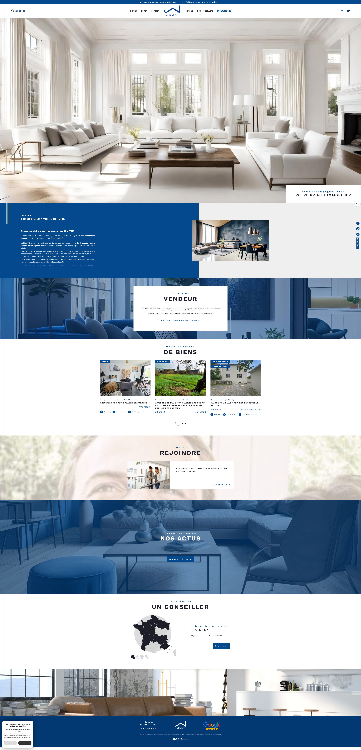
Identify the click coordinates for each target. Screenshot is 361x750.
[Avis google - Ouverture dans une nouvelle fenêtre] (211, 729)
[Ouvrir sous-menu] (138, 11)
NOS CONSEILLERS (205, 11)
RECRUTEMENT (224, 11)
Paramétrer (10, 743)
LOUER (144, 11)
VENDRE (189, 11)
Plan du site (179, 736)
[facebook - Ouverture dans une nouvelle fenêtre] (357, 223)
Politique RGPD (214, 736)
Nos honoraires (172, 736)
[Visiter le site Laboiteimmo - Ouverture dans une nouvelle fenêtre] (180, 744)
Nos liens (207, 736)
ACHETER (133, 11)
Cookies (220, 736)
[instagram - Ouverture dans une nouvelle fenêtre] (357, 229)
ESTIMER (155, 11)
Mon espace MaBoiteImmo (198, 736)
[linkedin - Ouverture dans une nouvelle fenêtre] (357, 235)
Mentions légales (187, 736)
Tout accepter (25, 743)
